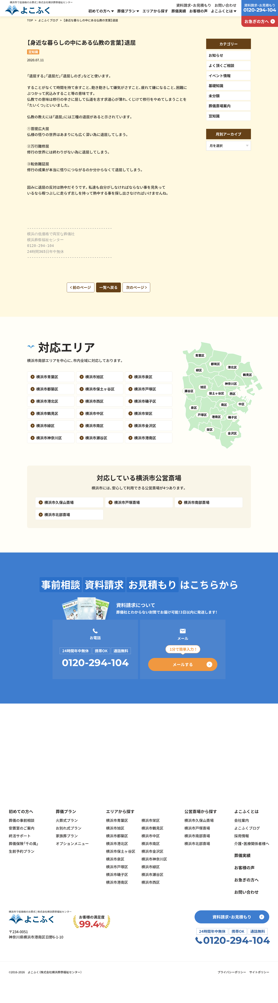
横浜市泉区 (115, 859)
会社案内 (241, 820)
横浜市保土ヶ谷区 (120, 851)
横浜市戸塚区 (117, 866)
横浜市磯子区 (117, 874)
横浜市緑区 (150, 866)
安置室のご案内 (21, 828)
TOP (30, 20)
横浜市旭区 (115, 828)
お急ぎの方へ (246, 880)
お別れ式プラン (68, 828)
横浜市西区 (150, 882)
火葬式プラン (67, 820)
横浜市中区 (150, 835)
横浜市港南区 (117, 882)
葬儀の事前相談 (21, 820)
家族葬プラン (67, 835)
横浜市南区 (150, 843)
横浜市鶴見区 (152, 828)
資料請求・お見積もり (193, 5)
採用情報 (241, 835)
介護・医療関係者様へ (251, 843)
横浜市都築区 (117, 835)
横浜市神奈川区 (154, 859)
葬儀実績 (178, 10)
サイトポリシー (259, 972)
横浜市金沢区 (152, 851)
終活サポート (20, 835)
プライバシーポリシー (232, 972)
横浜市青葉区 (117, 820)
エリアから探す (155, 10)
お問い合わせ (225, 5)
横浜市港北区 (117, 843)
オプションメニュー (72, 843)
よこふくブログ (48, 20)
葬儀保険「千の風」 (23, 843)
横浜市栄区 (150, 820)
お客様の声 (198, 10)
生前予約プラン (21, 851)
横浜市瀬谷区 (152, 874)
